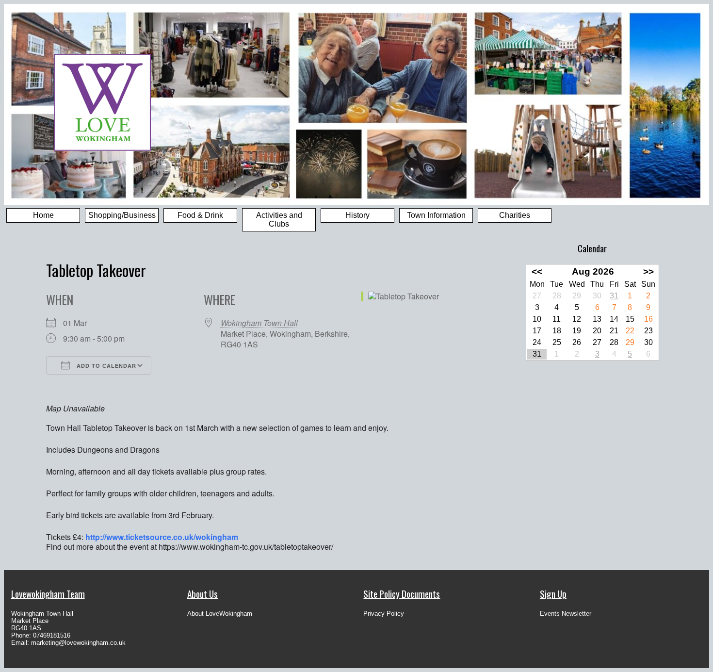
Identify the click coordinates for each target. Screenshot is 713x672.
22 (630, 331)
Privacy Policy (383, 613)
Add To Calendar (105, 366)
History (357, 215)
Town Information (436, 215)
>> (648, 271)
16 (648, 319)
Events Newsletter (565, 613)
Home (43, 215)
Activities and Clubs (279, 219)
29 (630, 342)
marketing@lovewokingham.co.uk (78, 642)
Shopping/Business (122, 215)
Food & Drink (200, 215)
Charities (514, 215)
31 (614, 296)
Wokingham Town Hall (259, 322)
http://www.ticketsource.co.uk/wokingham (161, 536)
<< (537, 271)
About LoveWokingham (219, 613)
